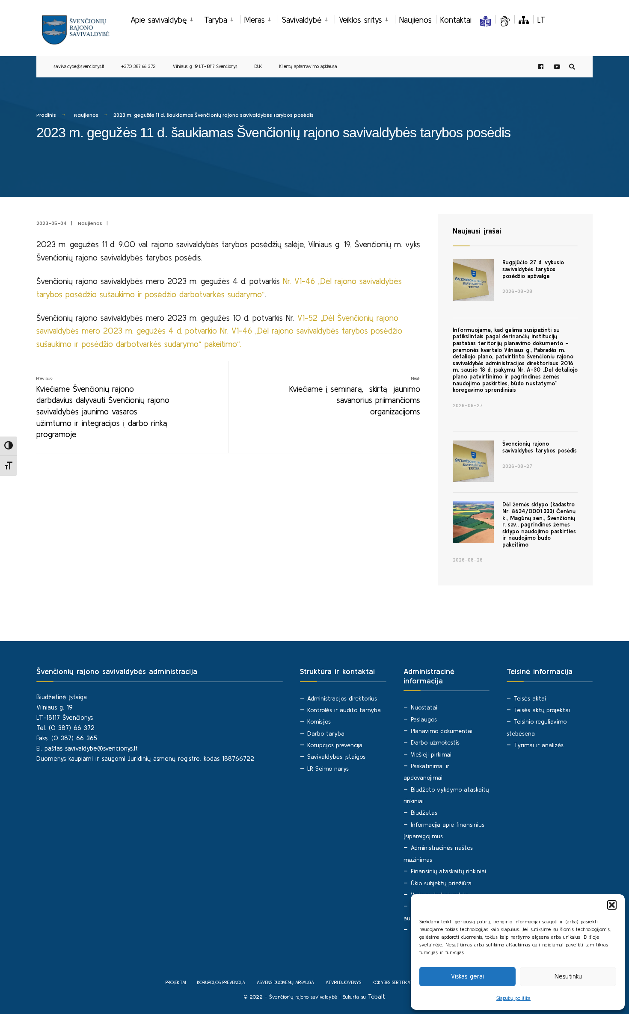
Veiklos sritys (360, 19)
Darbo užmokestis (435, 742)
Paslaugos (424, 719)
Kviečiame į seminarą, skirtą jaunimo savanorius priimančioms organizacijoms (354, 396)
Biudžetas (424, 812)
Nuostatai (424, 707)
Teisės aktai (530, 698)
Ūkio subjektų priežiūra (441, 883)
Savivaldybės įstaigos (336, 756)
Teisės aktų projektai (542, 710)
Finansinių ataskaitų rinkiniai (448, 871)
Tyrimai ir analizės (539, 745)
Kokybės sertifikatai (394, 982)
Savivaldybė (302, 19)
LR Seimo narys (328, 768)
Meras (254, 19)
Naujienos (415, 19)
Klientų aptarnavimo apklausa (308, 66)
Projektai (176, 982)
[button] (612, 905)
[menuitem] (165, 18)
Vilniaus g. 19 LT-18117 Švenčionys (205, 66)
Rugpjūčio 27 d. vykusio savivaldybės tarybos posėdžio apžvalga (533, 269)
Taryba (215, 19)
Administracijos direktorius (342, 698)
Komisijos (319, 721)
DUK (258, 66)
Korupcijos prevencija (334, 745)
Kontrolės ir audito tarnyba (344, 710)
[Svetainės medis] (524, 19)
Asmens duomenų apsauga (285, 982)
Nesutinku (568, 976)
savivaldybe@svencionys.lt (78, 66)
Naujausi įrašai (477, 230)
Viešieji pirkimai (431, 754)
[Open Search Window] (572, 66)
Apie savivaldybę (159, 19)
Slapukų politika (513, 998)
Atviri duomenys (343, 982)
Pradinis (46, 115)
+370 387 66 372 (138, 66)
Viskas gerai (467, 976)
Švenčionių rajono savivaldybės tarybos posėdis (539, 447)
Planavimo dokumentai (441, 730)
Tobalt (376, 996)
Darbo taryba (325, 733)
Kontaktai (456, 19)
